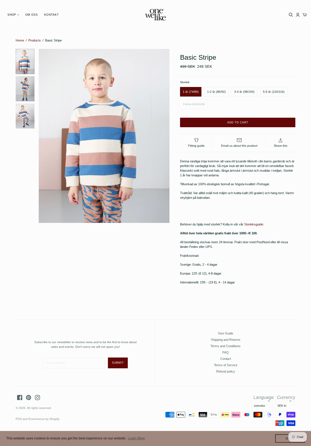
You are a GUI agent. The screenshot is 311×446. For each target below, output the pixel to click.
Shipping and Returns (225, 339)
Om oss (31, 14)
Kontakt (51, 14)
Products (34, 40)
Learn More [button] (136, 438)
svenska (259, 405)
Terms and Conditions (226, 346)
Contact (225, 358)
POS (19, 419)
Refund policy (225, 371)
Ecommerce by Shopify (44, 419)
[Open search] (291, 15)
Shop (11, 14)
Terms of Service (225, 365)
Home (20, 40)
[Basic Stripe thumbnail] (25, 61)
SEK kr (281, 405)
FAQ (225, 352)
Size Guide (225, 333)
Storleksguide (253, 224)
